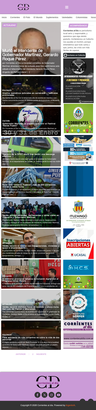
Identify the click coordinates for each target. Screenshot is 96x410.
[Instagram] (51, 395)
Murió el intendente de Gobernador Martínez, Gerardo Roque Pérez (30, 55)
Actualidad (9, 25)
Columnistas (81, 17)
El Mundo (38, 17)
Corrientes (15, 17)
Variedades (67, 17)
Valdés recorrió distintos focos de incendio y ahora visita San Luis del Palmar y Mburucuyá (30, 308)
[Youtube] (58, 395)
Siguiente (41, 354)
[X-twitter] (44, 395)
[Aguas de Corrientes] (78, 196)
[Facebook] (37, 395)
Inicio (4, 17)
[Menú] (66, 7)
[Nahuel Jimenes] (78, 102)
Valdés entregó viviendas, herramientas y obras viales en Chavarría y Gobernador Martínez (30, 216)
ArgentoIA (70, 405)
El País (26, 17)
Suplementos (52, 17)
